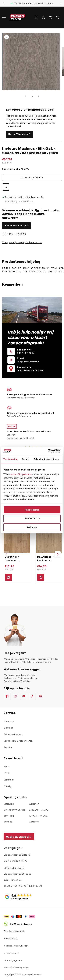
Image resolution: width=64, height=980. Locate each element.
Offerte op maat (31, 177)
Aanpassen (30, 518)
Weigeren (32, 527)
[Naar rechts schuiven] (38, 96)
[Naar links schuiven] (25, 96)
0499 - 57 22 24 (16, 234)
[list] (32, 554)
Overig (7, 786)
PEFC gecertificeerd (21, 924)
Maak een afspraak (17, 836)
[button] (4, 17)
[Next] (58, 554)
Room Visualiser (18, 134)
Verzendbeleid (11, 953)
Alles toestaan (32, 509)
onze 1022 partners (21, 474)
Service (8, 747)
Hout (6, 766)
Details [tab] (25, 459)
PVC (6, 773)
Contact (8, 727)
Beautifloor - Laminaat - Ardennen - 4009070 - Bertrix (16, 558)
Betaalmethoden (13, 734)
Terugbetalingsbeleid (14, 931)
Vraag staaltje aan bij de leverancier (22, 242)
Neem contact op (15, 225)
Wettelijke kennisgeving (16, 967)
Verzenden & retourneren (18, 740)
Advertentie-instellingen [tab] (46, 459)
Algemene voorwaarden (16, 945)
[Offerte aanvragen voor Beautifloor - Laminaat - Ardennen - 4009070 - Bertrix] (8, 577)
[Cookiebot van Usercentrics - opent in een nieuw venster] (48, 451)
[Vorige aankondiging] (3, 3)
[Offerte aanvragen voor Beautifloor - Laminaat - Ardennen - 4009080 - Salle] (40, 577)
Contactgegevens (13, 960)
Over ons (9, 721)
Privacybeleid (10, 938)
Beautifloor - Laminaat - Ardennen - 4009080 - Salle (47, 558)
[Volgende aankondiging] (60, 3)
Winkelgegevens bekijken (19, 201)
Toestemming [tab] (10, 459)
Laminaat (9, 779)
